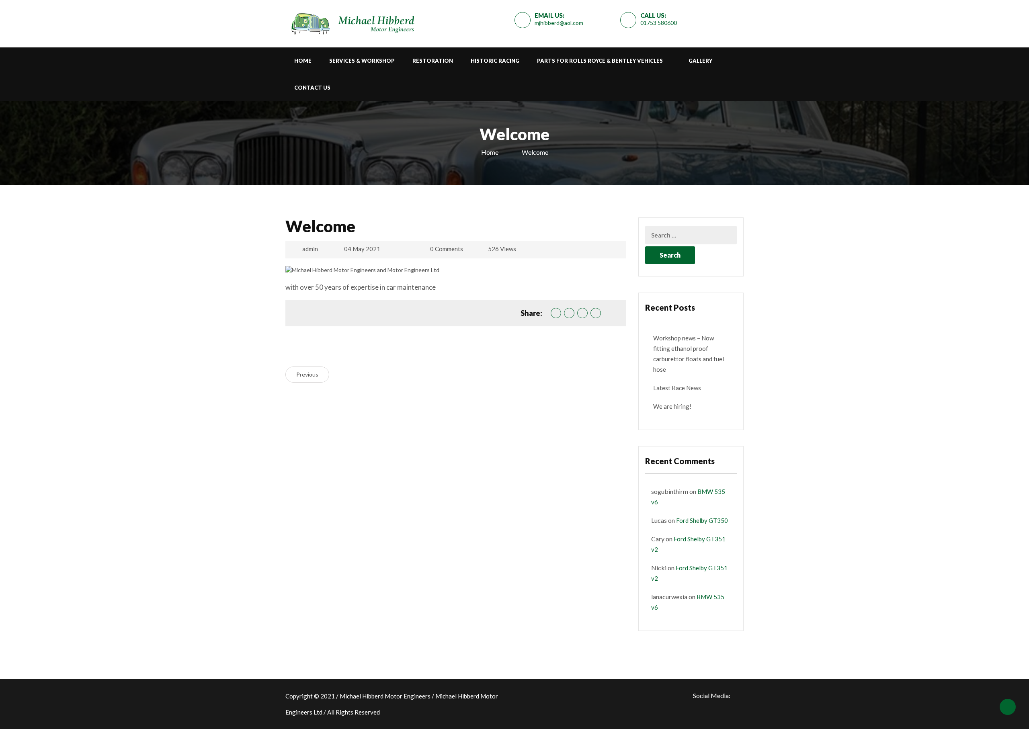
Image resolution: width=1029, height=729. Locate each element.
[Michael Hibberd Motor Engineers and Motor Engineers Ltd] (351, 22)
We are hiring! (672, 406)
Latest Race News (677, 387)
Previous (307, 374)
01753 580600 (658, 22)
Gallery (700, 60)
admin (310, 248)
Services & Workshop (362, 60)
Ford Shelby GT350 (702, 520)
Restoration (432, 60)
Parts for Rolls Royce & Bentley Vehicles (600, 60)
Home (303, 60)
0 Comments (446, 248)
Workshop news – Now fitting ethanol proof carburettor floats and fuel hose (688, 353)
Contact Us (312, 87)
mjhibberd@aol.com (559, 22)
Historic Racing (495, 60)
